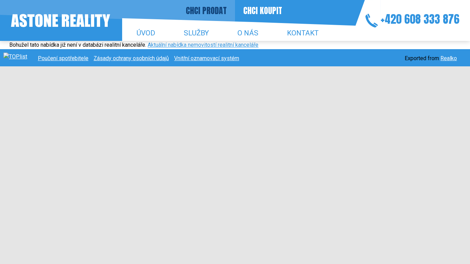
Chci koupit (262, 11)
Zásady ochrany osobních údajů (131, 58)
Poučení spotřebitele (63, 58)
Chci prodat (206, 11)
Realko (448, 58)
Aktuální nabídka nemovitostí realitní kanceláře (203, 45)
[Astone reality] (60, 21)
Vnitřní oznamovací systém (206, 58)
